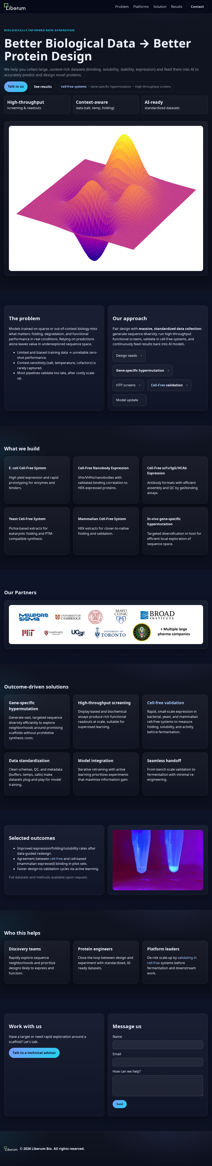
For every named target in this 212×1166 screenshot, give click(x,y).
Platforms (141, 6)
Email (117, 1054)
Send (119, 1104)
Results (176, 6)
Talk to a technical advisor (34, 1052)
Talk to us (16, 86)
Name (117, 1036)
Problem (122, 6)
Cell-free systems (74, 86)
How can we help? (127, 1071)
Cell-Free (158, 385)
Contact (197, 6)
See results (43, 86)
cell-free (56, 858)
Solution (159, 6)
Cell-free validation (165, 702)
